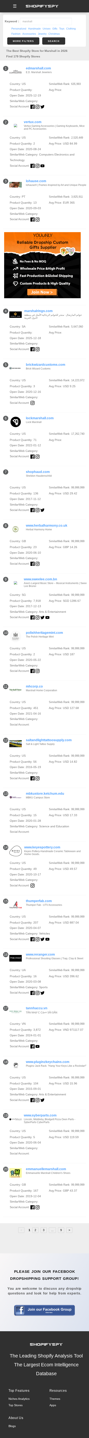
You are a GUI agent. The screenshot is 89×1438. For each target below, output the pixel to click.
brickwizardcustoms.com (45, 364)
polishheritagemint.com (44, 632)
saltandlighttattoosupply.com (49, 740)
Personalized (18, 28)
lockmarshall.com (40, 418)
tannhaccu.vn (36, 1008)
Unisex (47, 28)
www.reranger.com (40, 954)
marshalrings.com (38, 311)
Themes (54, 1398)
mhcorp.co (34, 686)
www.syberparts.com (40, 1115)
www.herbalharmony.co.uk (46, 525)
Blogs (12, 1426)
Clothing (71, 28)
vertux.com (32, 122)
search (53, 41)
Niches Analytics (19, 1398)
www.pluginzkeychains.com (47, 1062)
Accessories (29, 33)
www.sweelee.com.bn (40, 579)
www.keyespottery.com (42, 847)
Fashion (15, 33)
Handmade (34, 28)
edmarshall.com (38, 68)
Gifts (54, 28)
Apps (52, 1405)
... (52, 1230)
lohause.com (36, 181)
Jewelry (42, 33)
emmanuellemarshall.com (46, 1169)
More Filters (23, 41)
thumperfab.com (39, 901)
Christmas (54, 33)
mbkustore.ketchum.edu (45, 793)
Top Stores (15, 1405)
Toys (61, 28)
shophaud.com (38, 472)
